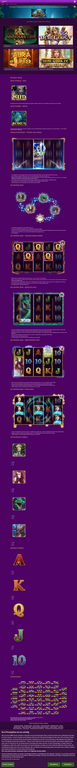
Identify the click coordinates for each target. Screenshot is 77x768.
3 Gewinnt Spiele (18, 725)
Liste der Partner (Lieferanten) (11, 759)
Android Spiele (28, 725)
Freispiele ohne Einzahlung (37, 728)
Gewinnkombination (36, 278)
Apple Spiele (36, 725)
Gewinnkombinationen (17, 279)
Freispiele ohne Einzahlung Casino (54, 728)
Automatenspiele (45, 725)
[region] (38, 748)
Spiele (7, 4)
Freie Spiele (26, 728)
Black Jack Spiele (26, 727)
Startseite (3, 4)
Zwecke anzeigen (8, 764)
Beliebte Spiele (54, 725)
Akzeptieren (67, 764)
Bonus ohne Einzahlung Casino (40, 727)
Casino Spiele (53, 727)
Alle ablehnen (54, 764)
